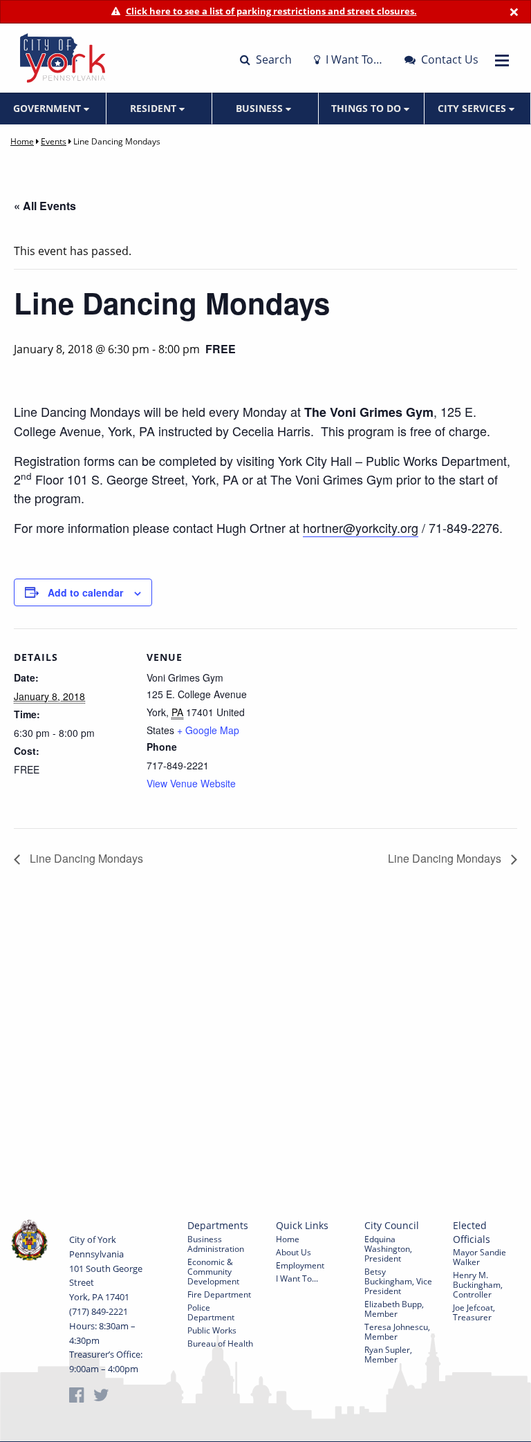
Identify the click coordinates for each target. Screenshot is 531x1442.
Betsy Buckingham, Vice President (398, 1281)
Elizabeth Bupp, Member (394, 1309)
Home (22, 141)
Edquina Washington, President (388, 1248)
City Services (473, 108)
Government (48, 108)
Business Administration (215, 1244)
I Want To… (352, 59)
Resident (154, 108)
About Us (293, 1252)
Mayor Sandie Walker (479, 1257)
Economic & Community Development (213, 1271)
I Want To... (297, 1278)
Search (272, 59)
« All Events (45, 206)
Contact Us (448, 59)
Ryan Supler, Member (388, 1354)
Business (261, 108)
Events (53, 141)
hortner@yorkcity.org (360, 527)
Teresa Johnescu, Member (397, 1331)
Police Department (210, 1312)
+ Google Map (208, 730)
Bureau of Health (220, 1343)
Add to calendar (85, 592)
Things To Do (367, 108)
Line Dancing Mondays (85, 858)
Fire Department (219, 1294)
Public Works (211, 1330)
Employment (300, 1265)
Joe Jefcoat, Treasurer (474, 1312)
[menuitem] (53, 108)
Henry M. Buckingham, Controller (478, 1284)
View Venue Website (191, 783)
